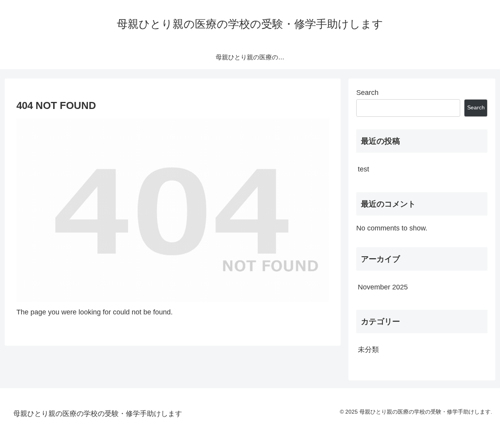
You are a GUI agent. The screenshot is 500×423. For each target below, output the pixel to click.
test (363, 169)
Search (367, 92)
